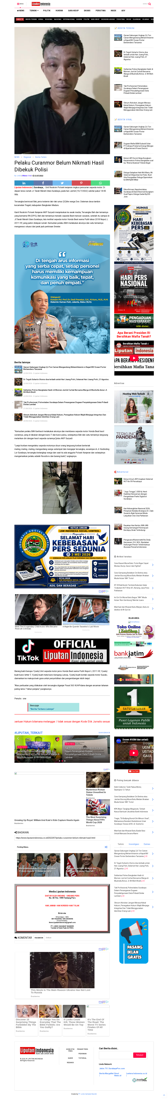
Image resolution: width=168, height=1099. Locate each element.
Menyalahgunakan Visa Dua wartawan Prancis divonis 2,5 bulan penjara (37, 869)
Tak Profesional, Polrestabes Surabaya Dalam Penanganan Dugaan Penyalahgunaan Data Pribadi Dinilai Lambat (65, 403)
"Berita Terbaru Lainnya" (42, 709)
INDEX (113, 11)
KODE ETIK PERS (70, 1050)
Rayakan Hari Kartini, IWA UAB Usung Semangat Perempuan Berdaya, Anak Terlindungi (136, 527)
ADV (123, 11)
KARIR (70, 1058)
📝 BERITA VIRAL (123, 119)
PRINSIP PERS (82, 1049)
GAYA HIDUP (73, 11)
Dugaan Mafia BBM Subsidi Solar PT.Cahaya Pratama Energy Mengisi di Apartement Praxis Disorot (138, 146)
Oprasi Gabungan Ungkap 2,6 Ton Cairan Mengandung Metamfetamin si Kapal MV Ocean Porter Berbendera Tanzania (64, 368)
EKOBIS (87, 11)
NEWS (21, 11)
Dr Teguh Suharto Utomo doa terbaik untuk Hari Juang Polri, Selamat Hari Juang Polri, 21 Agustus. (66, 379)
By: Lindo (17, 176)
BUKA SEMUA (104, 733)
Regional (27, 157)
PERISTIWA (101, 11)
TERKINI (33, 11)
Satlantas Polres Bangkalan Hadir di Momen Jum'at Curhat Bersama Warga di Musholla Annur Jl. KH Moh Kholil (65, 391)
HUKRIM (59, 11)
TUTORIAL (82, 1058)
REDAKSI (70, 1063)
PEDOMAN (82, 1054)
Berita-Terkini (40, 157)
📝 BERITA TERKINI (124, 28)
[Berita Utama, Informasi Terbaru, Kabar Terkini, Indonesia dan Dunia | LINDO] (40, 5)
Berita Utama (22, 744)
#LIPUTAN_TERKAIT (28, 733)
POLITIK (46, 11)
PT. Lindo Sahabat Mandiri (87, 1094)
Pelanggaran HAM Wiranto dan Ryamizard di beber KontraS (81, 869)
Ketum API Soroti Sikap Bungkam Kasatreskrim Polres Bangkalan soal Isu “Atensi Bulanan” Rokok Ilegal (138, 160)
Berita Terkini (70, 744)
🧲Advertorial (121, 472)
